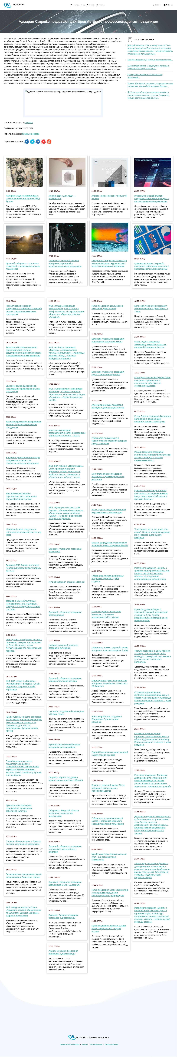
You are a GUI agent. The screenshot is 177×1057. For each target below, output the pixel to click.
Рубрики (90, 5)
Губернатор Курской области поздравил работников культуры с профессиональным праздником (151, 199)
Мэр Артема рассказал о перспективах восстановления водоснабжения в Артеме (21, 496)
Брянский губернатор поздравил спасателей (65, 550)
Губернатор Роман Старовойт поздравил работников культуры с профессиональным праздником (151, 266)
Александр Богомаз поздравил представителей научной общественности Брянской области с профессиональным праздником (23, 351)
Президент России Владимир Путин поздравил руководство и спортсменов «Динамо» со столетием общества (152, 381)
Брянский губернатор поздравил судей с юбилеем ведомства (108, 373)
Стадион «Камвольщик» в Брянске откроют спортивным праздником (23, 842)
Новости (74, 5)
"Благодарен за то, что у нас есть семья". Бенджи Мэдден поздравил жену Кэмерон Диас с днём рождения (152, 533)
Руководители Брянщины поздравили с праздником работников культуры (19, 808)
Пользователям (96, 1044)
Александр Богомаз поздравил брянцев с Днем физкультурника (108, 406)
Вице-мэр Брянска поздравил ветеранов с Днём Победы (64, 916)
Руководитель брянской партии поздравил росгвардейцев (64, 745)
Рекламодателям (111, 1044)
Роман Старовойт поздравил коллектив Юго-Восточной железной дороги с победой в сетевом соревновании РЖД (152, 456)
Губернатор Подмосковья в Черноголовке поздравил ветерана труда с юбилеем (109, 441)
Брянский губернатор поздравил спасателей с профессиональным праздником (23, 266)
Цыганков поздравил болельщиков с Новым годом (66, 712)
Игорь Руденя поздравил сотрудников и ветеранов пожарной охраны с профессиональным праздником (24, 310)
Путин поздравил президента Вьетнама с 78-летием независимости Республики (106, 614)
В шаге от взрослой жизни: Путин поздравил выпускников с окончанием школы (108, 788)
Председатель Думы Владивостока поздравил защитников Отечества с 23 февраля (110, 683)
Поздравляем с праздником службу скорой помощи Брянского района (24, 875)
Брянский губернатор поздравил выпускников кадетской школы (108, 340)
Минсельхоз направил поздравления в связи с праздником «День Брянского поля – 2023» (67, 433)
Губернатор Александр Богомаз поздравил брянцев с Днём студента (108, 579)
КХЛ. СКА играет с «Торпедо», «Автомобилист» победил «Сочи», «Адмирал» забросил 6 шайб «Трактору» (23, 685)
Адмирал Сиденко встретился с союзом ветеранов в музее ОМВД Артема (23, 198)
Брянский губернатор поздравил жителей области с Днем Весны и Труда (151, 309)
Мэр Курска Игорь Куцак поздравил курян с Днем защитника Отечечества (109, 857)
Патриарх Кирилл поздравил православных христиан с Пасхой (66, 778)
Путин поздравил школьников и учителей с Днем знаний (107, 307)
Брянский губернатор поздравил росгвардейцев (65, 613)
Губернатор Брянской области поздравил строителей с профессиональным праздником (65, 263)
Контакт (100, 5)
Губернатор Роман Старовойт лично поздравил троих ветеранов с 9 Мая (110, 648)
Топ (82, 5)
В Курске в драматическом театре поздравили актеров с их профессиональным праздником (23, 460)
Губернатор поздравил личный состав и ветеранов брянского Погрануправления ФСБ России (108, 821)
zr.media (29, 123)
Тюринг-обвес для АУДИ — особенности (62, 197)
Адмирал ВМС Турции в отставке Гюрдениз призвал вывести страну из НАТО (23, 568)
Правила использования (69, 1044)
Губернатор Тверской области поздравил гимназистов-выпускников (64, 813)
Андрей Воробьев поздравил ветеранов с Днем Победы (63, 952)
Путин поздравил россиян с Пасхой (67, 582)
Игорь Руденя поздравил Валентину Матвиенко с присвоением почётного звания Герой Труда (152, 419)
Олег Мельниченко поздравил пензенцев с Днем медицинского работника (108, 477)
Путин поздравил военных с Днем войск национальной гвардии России (109, 928)
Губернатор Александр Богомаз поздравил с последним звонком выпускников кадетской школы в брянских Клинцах (150, 494)
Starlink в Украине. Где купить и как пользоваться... (150, 60)
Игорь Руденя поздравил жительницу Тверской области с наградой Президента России (150, 344)
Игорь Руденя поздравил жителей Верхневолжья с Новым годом (109, 511)
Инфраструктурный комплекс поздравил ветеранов (63, 646)
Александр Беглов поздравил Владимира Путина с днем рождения (107, 719)
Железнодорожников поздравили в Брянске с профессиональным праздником (23, 424)
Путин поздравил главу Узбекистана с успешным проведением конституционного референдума (110, 893)
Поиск (157, 5)
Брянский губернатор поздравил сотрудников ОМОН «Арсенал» (65, 883)
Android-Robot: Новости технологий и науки (109, 197)
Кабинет (169, 5)
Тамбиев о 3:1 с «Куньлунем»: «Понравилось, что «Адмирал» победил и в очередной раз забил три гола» (23, 605)
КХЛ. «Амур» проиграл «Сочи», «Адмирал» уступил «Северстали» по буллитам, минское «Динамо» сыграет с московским (23, 911)
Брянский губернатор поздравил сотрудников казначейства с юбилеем (65, 849)
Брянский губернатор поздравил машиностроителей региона (65, 679)
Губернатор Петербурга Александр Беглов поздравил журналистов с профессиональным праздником (109, 263)
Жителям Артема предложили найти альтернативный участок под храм (23, 532)
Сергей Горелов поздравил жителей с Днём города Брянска (110, 753)
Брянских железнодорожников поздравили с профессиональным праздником (23, 389)
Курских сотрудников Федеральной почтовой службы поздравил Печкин (110, 544)
